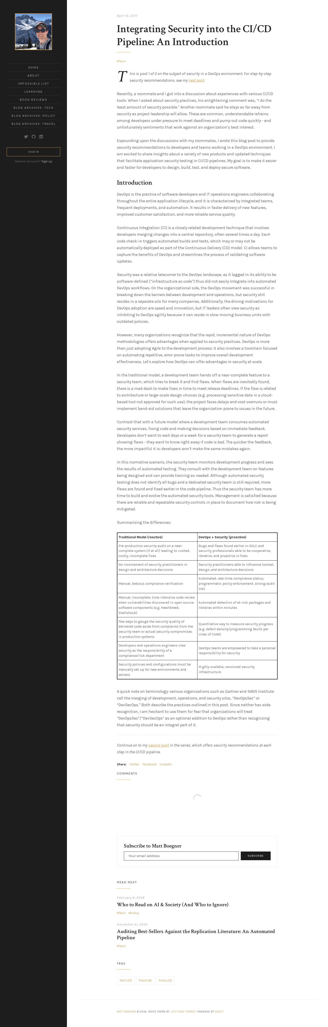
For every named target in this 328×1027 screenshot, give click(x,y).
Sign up (47, 161)
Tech (122, 61)
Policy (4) (165, 980)
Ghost (219, 1011)
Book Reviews (33, 100)
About (33, 75)
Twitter (134, 764)
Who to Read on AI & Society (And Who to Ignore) (172, 904)
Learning (33, 92)
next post (196, 80)
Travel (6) (145, 980)
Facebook (149, 764)
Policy (135, 913)
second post (158, 745)
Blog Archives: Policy (33, 116)
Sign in (33, 151)
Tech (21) (126, 980)
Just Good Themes (183, 1011)
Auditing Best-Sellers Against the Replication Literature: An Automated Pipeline (196, 934)
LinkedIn (166, 764)
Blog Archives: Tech (33, 108)
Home (33, 67)
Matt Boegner (126, 1011)
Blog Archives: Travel (33, 124)
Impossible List (33, 84)
